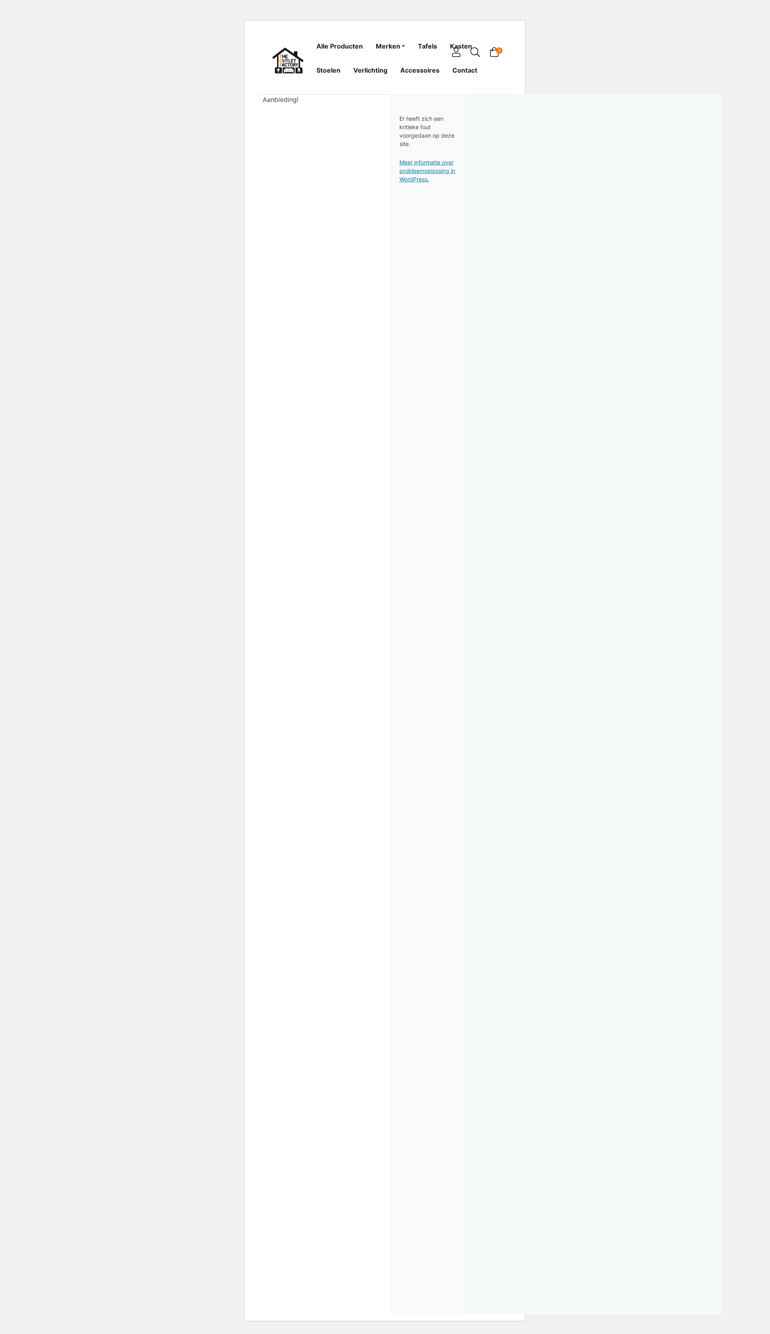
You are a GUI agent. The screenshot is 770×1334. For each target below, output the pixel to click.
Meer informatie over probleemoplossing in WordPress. (427, 171)
